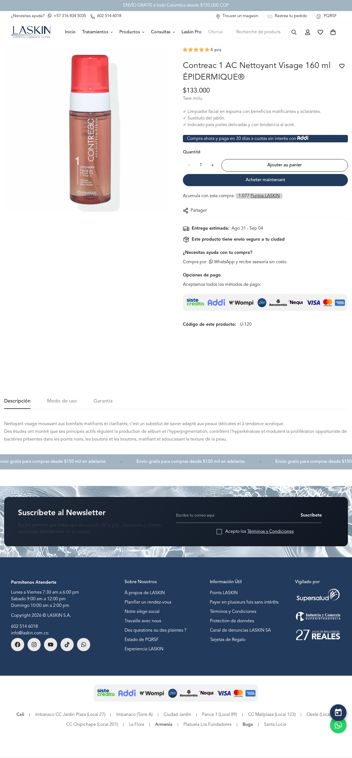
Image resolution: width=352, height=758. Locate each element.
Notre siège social (142, 611)
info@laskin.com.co (29, 633)
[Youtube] (50, 644)
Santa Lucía (275, 724)
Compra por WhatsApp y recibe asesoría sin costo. (235, 262)
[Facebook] (17, 644)
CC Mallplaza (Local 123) (272, 715)
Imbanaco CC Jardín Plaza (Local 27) (70, 715)
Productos (129, 32)
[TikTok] (67, 644)
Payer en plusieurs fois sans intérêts (244, 602)
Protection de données (232, 621)
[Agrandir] (164, 58)
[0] (333, 32)
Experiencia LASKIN (144, 649)
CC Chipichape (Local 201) (92, 724)
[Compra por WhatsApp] (338, 725)
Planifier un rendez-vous (148, 602)
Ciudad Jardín (177, 715)
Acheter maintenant (265, 180)
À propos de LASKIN (145, 593)
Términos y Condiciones (270, 531)
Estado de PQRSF (142, 639)
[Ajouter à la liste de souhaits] (342, 66)
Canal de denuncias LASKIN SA (240, 630)
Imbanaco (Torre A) (134, 715)
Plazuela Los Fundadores (207, 724)
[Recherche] (294, 32)
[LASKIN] (31, 32)
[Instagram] (34, 644)
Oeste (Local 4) (321, 715)
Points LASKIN (224, 593)
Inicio (70, 32)
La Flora (136, 724)
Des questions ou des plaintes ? (155, 630)
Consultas (160, 32)
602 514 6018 (24, 626)
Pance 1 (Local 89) (219, 715)
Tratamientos (95, 32)
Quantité (191, 152)
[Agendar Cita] (338, 712)
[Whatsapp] (83, 644)
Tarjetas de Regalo (227, 639)
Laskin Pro (192, 32)
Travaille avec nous (143, 621)
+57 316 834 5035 (69, 16)
